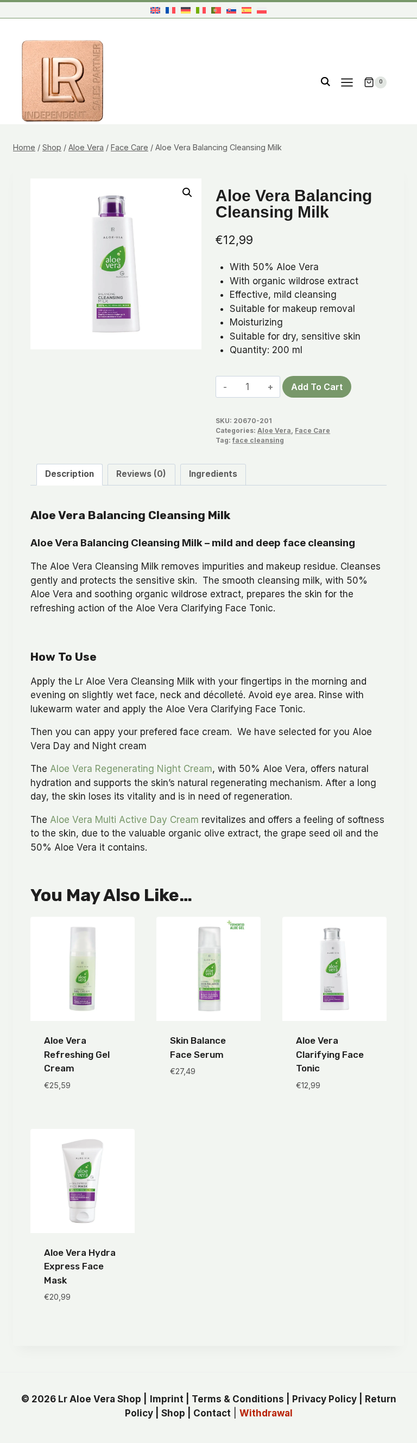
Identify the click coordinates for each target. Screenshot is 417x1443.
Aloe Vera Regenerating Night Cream (131, 768)
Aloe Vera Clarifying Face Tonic (330, 1054)
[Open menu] (346, 82)
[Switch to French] (170, 10)
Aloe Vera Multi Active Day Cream (124, 819)
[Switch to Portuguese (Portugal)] (216, 10)
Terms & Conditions (238, 1399)
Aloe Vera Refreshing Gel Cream (77, 1054)
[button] (187, 192)
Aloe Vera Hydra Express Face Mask (80, 1266)
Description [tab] (69, 474)
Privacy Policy (324, 1399)
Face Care (312, 430)
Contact (212, 1413)
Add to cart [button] (197, 1104)
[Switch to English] (155, 10)
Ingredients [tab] (213, 474)
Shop (173, 1413)
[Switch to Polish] (262, 10)
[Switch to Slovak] (231, 10)
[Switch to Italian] (201, 10)
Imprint (167, 1399)
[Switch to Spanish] (246, 10)
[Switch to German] (186, 10)
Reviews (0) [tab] (141, 474)
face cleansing (258, 440)
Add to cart (317, 386)
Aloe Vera (274, 430)
